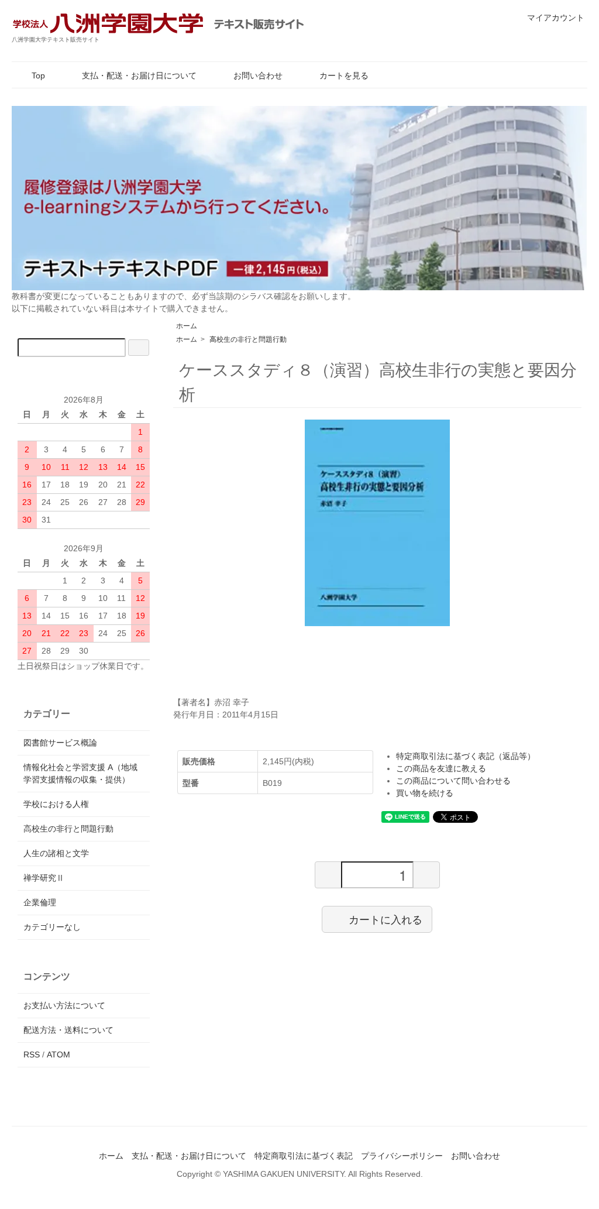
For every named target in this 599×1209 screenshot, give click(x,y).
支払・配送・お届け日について (139, 75)
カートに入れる (385, 918)
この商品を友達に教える (441, 768)
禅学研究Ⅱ (43, 877)
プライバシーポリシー (402, 1155)
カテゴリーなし (52, 927)
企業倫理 (39, 902)
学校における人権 (56, 804)
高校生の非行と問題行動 (248, 339)
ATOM (58, 1054)
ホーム (186, 326)
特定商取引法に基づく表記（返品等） (465, 756)
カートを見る (344, 75)
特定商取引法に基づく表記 (303, 1155)
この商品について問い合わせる (453, 780)
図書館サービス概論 (60, 742)
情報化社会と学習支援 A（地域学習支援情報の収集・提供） (80, 773)
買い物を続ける (424, 793)
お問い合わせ (258, 75)
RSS (31, 1054)
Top (38, 75)
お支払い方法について (64, 1005)
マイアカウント (555, 17)
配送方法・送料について (68, 1030)
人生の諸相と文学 (56, 853)
